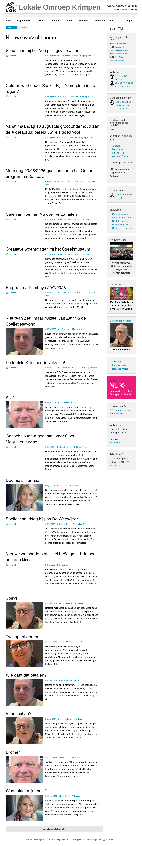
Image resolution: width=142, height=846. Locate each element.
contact (29, 839)
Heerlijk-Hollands (121, 50)
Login (129, 20)
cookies (73, 839)
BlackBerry (117, 149)
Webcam (83, 20)
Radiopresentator (120, 224)
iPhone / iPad (118, 152)
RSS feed (110, 839)
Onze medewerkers (120, 320)
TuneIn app (126, 135)
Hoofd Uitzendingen (122, 228)
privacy (37, 839)
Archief (23, 27)
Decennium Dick (121, 53)
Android (116, 145)
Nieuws (41, 20)
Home (9, 20)
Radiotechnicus (120, 221)
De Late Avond (121, 60)
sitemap (81, 839)
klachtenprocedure (60, 839)
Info (112, 20)
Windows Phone (120, 156)
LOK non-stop (120, 43)
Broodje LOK (120, 47)
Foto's (55, 20)
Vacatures (100, 20)
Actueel (11, 27)
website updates (94, 839)
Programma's (23, 20)
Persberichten (119, 365)
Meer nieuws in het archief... (54, 829)
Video (69, 20)
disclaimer (45, 839)
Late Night (119, 57)
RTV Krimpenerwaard (120, 410)
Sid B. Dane (116, 442)
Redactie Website (121, 368)
